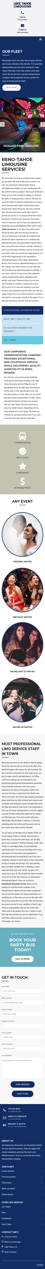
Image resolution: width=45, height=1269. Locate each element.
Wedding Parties (22, 562)
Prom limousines (8, 1177)
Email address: (7, 998)
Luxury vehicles (8, 1171)
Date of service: (7, 1044)
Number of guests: (8, 1021)
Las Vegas (6, 1207)
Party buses (7, 1183)
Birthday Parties (22, 617)
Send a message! (22, 32)
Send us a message (13, 1242)
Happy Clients (22, 458)
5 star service (22, 473)
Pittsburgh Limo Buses (11, 921)
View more (22, 124)
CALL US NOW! (22, 959)
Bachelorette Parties (22, 671)
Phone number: (7, 1009)
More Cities (6, 1224)
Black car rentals (8, 1188)
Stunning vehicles (22, 443)
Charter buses (7, 1194)
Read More (11, 88)
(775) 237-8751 (22, 20)
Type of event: (7, 1033)
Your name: (6, 986)
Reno (4, 1212)
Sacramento (6, 1218)
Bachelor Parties (22, 727)
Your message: (7, 1055)
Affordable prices (22, 488)
